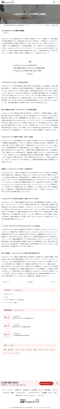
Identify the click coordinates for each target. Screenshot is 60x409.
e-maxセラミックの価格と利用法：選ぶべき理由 (27, 70)
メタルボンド (29, 349)
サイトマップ (40, 395)
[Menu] (57, 2)
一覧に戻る (30, 282)
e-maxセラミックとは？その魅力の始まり (26, 65)
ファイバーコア (16, 353)
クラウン (17, 349)
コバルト (22, 349)
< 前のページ (6, 282)
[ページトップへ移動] (57, 383)
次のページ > (54, 282)
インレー (6, 353)
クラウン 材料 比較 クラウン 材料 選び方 (14, 300)
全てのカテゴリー (8, 294)
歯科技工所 (10, 349)
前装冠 (35, 349)
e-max (6, 297)
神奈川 (5, 349)
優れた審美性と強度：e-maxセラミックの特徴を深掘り (29, 68)
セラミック (40, 349)
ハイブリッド (52, 349)
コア (10, 353)
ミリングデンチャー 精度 (10, 302)
